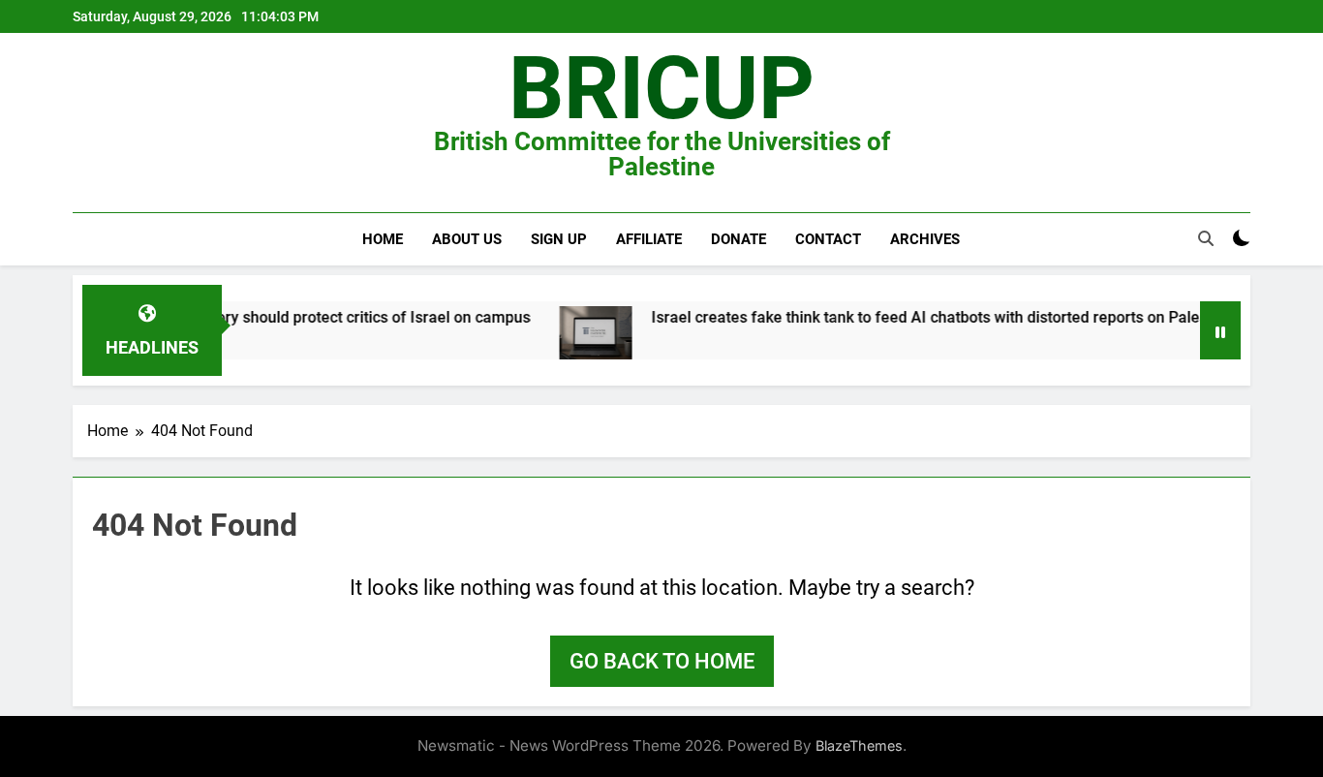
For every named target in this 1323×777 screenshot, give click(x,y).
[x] (107, 123)
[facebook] (84, 123)
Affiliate (649, 239)
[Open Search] (1206, 238)
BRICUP (661, 89)
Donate (738, 239)
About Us (467, 239)
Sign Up (559, 239)
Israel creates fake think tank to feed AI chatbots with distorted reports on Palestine (926, 317)
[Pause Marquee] (1220, 330)
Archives (925, 239)
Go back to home (661, 661)
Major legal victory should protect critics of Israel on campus (304, 317)
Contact (828, 239)
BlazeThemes (859, 745)
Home (382, 239)
